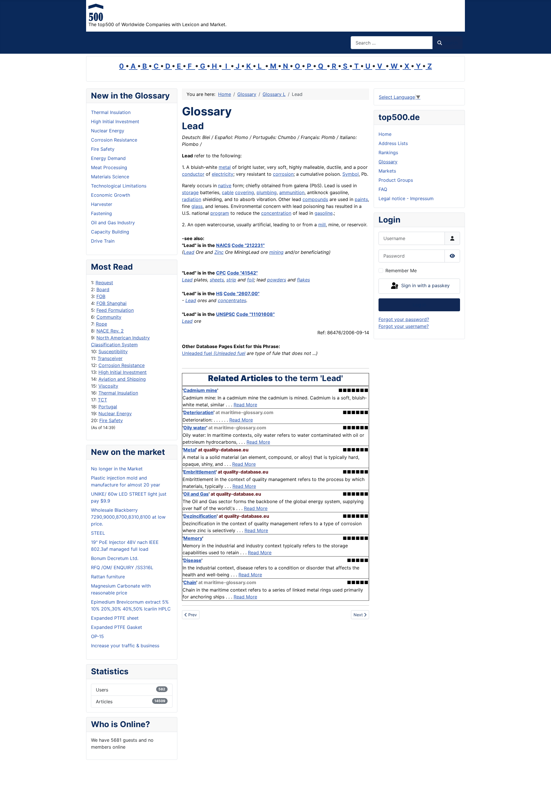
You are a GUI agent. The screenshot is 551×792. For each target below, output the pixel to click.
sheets (217, 280)
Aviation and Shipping (122, 379)
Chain (189, 582)
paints (361, 199)
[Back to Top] (541, 781)
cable (228, 192)
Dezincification (200, 516)
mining (276, 252)
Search (450, 43)
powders (276, 280)
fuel (208, 353)
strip (231, 280)
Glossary (388, 162)
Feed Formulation (115, 310)
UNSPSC (225, 314)
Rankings (388, 152)
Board (102, 289)
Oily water (194, 427)
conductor (193, 174)
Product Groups (396, 180)
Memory (192, 538)
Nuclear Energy (115, 413)
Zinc (219, 252)
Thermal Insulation (118, 393)
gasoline (324, 213)
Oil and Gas (196, 494)
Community (108, 317)
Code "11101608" (255, 314)
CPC (221, 273)
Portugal (107, 406)
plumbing (267, 192)
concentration (276, 213)
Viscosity (108, 386)
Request (104, 282)
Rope (101, 324)
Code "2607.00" (241, 293)
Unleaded (193, 353)
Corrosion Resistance (121, 365)
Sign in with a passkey (425, 286)
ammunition (291, 192)
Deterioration (198, 412)
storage (190, 192)
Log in (419, 305)
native (224, 185)
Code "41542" (242, 273)
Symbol (350, 174)
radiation (191, 199)
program (219, 213)
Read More (245, 404)
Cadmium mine (200, 390)
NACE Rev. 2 (110, 331)
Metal (189, 450)
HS (219, 293)
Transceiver (110, 358)
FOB (100, 296)
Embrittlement (199, 472)
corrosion (283, 174)
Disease (192, 560)
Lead (189, 252)
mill (322, 224)
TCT (102, 400)
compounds (315, 199)
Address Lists (393, 143)
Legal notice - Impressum (406, 198)
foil (250, 280)
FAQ (383, 189)
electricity (222, 174)
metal (225, 167)
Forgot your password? (404, 319)
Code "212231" (248, 245)
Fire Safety (111, 420)
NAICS (223, 245)
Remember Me (401, 270)
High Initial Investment (122, 372)
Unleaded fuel (230, 353)
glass (197, 206)
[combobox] (392, 42)
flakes (303, 280)
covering (244, 192)
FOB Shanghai (111, 303)
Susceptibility (113, 351)
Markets (387, 171)
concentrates (232, 300)
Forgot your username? (404, 326)
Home (385, 134)
